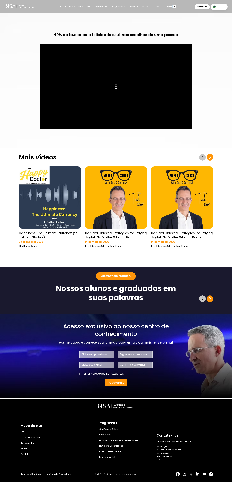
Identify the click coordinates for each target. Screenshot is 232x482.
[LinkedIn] (198, 474)
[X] (191, 474)
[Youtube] (204, 474)
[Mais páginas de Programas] (124, 6)
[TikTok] (211, 474)
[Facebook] (178, 474)
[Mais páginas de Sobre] (137, 6)
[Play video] (116, 86)
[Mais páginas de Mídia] (149, 6)
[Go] (202, 157)
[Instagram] (184, 474)
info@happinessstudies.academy (174, 441)
